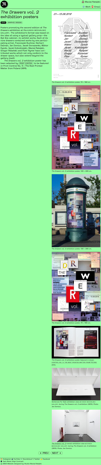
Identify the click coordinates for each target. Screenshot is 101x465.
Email (95, 7)
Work (86, 7)
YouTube (15, 459)
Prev (44, 453)
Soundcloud (26, 459)
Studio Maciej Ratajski (33, 464)
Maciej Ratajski (91, 2)
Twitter (36, 459)
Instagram (6, 459)
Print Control (26, 63)
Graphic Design (15, 22)
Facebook (45, 459)
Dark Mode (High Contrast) (12, 461)
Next (56, 453)
